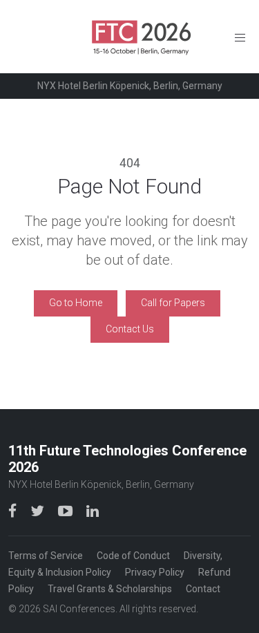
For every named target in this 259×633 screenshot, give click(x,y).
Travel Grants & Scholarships (110, 588)
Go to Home (75, 302)
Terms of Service (45, 555)
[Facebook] (13, 510)
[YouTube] (66, 510)
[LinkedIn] (92, 510)
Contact (203, 588)
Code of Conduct (133, 555)
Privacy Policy (154, 572)
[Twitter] (38, 510)
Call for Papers (173, 302)
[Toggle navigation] (240, 37)
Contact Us (130, 328)
